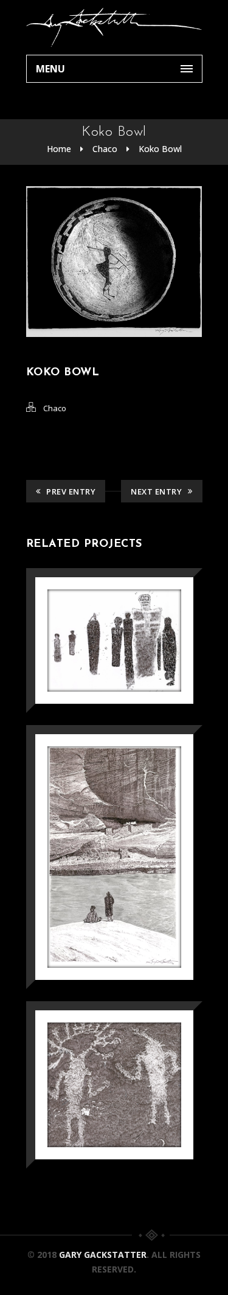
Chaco (104, 148)
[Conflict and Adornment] (97, 1053)
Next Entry (156, 491)
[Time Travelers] (97, 825)
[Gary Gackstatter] (114, 27)
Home (59, 148)
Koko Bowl (160, 148)
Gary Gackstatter (103, 1254)
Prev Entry (70, 491)
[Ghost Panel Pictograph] (97, 609)
